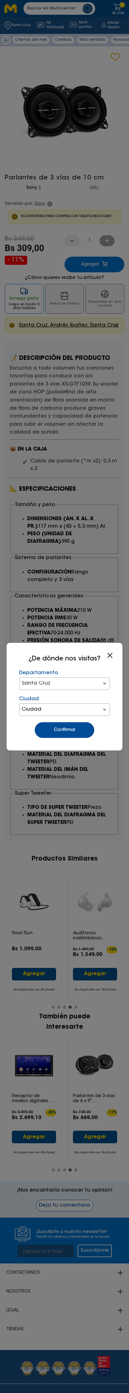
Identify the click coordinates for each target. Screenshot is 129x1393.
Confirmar (64, 730)
